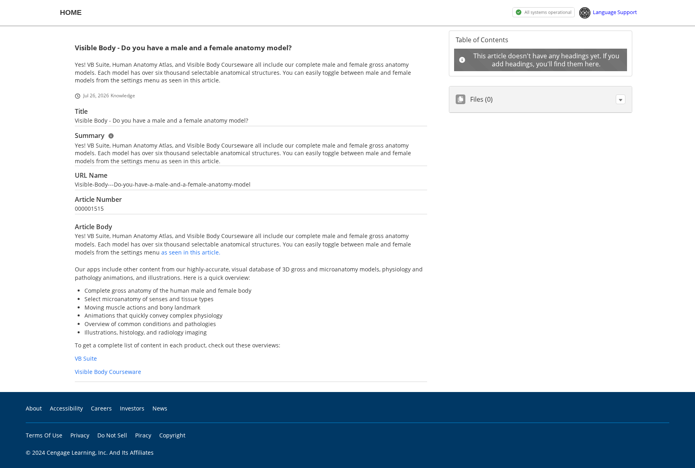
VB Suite (86, 358)
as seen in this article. (190, 252)
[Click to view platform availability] (543, 11)
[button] (620, 99)
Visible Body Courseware (108, 372)
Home (71, 12)
